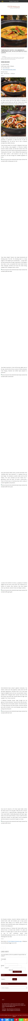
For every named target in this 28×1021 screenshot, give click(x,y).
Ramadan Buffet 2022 (5, 59)
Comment (3, 959)
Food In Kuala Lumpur (15, 57)
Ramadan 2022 (21, 58)
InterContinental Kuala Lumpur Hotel (11, 58)
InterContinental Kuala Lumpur (9, 69)
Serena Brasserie (12, 59)
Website (11, 970)
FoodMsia (4, 56)
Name (2, 966)
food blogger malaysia (6, 57)
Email (7, 967)
